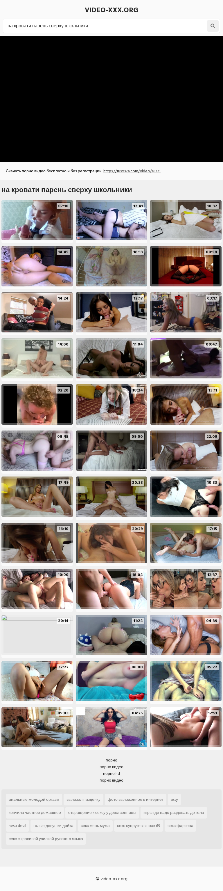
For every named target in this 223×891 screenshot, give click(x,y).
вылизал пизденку (83, 799)
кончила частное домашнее (35, 812)
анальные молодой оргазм (34, 799)
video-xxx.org (111, 10)
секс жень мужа (95, 825)
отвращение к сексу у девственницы (102, 812)
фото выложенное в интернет (135, 799)
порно (111, 760)
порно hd (111, 773)
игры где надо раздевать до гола (173, 812)
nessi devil (17, 825)
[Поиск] (213, 26)
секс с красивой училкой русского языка (46, 838)
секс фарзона (180, 825)
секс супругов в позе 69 (138, 825)
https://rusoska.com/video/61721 (132, 171)
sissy (174, 799)
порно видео (111, 767)
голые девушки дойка (53, 825)
